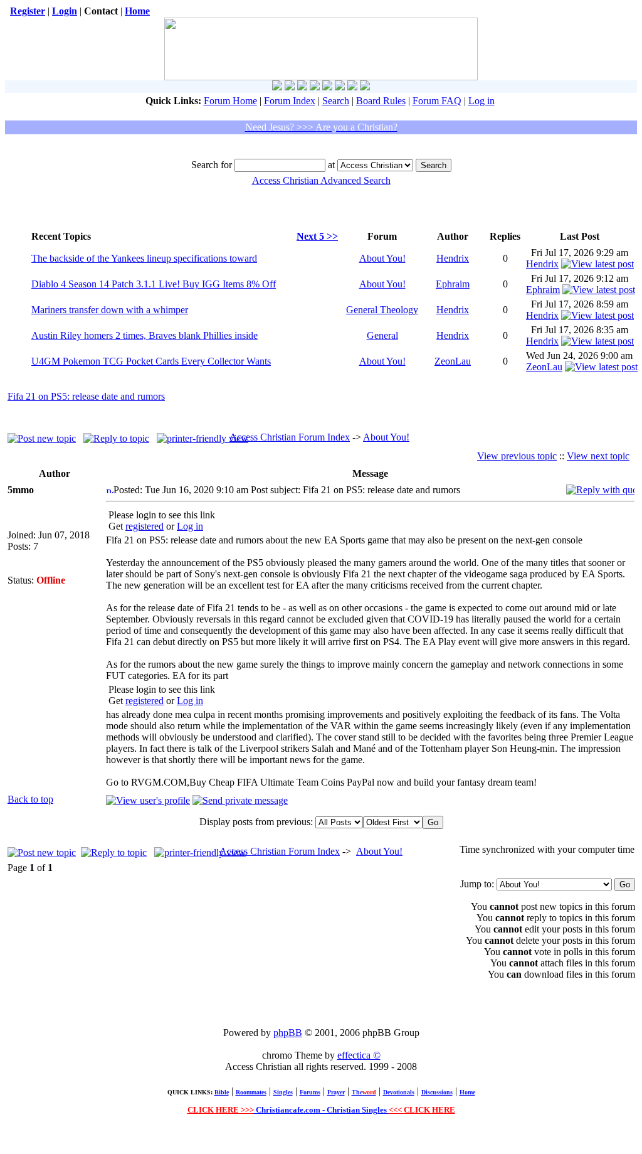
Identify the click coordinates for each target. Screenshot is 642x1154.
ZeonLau (452, 361)
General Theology (382, 309)
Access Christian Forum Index (289, 437)
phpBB (287, 1032)
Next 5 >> (317, 236)
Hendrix (452, 258)
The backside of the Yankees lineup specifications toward (144, 258)
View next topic (598, 456)
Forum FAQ (437, 100)
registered (144, 526)
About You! (382, 258)
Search (335, 100)
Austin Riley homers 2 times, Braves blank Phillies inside (144, 335)
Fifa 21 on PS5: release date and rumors (86, 396)
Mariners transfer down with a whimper (109, 309)
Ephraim (453, 284)
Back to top (30, 799)
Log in (481, 100)
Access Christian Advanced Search (321, 180)
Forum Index (289, 100)
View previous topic (517, 456)
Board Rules (381, 100)
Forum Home (230, 100)
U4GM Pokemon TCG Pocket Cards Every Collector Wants (151, 361)
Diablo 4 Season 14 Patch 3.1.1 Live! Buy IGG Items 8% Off (153, 284)
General (382, 335)
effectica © (359, 1055)
